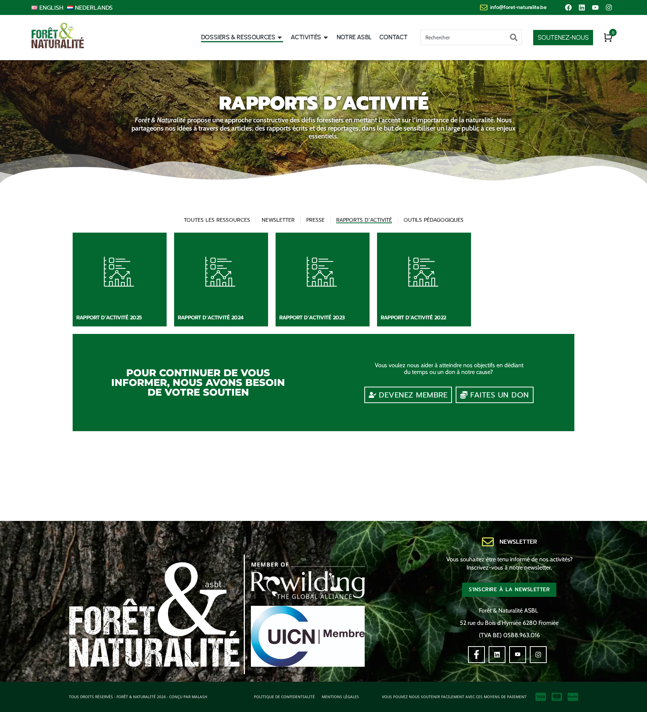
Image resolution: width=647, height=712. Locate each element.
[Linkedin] (582, 7)
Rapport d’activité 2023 (312, 318)
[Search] (513, 37)
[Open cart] (608, 37)
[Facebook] (568, 7)
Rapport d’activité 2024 (211, 318)
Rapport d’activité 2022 (413, 318)
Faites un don (499, 394)
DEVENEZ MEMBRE (413, 394)
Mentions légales (340, 696)
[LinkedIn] (497, 654)
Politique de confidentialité (284, 696)
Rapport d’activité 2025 (109, 318)
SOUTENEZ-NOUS (563, 37)
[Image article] (120, 279)
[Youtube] (595, 7)
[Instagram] (609, 7)
